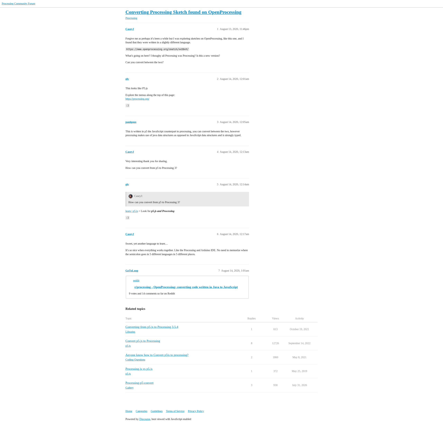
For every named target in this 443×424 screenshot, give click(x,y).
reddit (136, 280)
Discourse (144, 419)
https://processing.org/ (137, 98)
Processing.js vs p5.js (138, 368)
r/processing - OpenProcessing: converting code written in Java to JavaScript (186, 287)
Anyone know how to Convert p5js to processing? (156, 355)
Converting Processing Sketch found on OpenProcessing (183, 12)
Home (128, 411)
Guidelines (156, 411)
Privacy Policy (196, 411)
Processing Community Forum (18, 3)
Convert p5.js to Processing (142, 341)
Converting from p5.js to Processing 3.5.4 (151, 327)
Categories (141, 411)
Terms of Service (175, 411)
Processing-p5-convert (139, 383)
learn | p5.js (131, 211)
